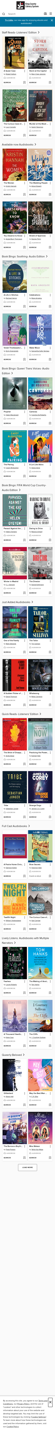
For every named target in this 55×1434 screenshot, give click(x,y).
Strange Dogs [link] (35, 805)
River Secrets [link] (34, 864)
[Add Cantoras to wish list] (50, 423)
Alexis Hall (9, 1097)
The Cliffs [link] (33, 1034)
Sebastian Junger (12, 809)
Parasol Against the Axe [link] (13, 528)
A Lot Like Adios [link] (36, 465)
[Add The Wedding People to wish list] (50, 194)
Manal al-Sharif (36, 532)
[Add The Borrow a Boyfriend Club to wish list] (24, 1158)
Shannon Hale (36, 868)
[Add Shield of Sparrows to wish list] (50, 247)
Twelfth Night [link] (9, 917)
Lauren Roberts (11, 985)
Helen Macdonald (12, 415)
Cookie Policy (13, 1426)
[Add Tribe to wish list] (24, 817)
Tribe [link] (6, 805)
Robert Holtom (11, 74)
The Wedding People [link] (38, 183)
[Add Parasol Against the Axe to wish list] (24, 540)
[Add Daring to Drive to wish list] (50, 540)
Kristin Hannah (11, 186)
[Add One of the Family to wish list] (24, 652)
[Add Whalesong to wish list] (50, 705)
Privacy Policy (23, 1404)
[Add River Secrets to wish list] (50, 876)
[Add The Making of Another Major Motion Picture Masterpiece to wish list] (50, 993)
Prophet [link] (7, 412)
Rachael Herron (11, 298)
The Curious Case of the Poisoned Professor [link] (13, 124)
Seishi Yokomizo (37, 127)
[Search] (3, 14)
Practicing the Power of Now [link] (39, 753)
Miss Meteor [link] (34, 1146)
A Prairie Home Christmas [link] (13, 864)
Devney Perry (36, 239)
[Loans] (45, 14)
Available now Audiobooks (18, 144)
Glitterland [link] (8, 1093)
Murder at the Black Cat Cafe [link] (39, 124)
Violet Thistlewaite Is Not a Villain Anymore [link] (13, 348)
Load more (27, 1167)
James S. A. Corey (38, 809)
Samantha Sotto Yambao (40, 351)
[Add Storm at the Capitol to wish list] (50, 82)
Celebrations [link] (34, 295)
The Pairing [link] (9, 465)
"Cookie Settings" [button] (38, 1417)
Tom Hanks (35, 985)
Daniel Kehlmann (37, 585)
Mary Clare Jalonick (38, 74)
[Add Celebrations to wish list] (50, 306)
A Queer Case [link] (9, 71)
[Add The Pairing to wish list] (24, 476)
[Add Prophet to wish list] (24, 423)
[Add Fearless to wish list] (24, 993)
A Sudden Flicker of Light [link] (13, 693)
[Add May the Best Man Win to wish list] (50, 1105)
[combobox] (22, 14)
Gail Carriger (35, 921)
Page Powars (10, 1150)
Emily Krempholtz (12, 351)
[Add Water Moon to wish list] (50, 359)
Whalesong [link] (34, 693)
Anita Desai (10, 756)
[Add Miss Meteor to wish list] (50, 1158)
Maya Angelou (36, 298)
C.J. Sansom (10, 585)
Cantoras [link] (33, 412)
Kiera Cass (10, 1037)
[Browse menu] (50, 13)
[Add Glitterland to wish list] (24, 1105)
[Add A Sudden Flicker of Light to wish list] (24, 705)
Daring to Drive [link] (36, 528)
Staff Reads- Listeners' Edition (19, 32)
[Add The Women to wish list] (24, 194)
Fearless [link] (7, 981)
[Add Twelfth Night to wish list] (24, 929)
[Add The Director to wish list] (50, 593)
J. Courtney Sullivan (38, 1037)
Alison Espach (36, 186)
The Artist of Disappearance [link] (13, 753)
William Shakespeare (13, 921)
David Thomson (11, 697)
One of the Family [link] (11, 641)
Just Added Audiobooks (16, 602)
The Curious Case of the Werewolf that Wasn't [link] (39, 917)
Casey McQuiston (12, 468)
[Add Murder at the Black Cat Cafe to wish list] (50, 135)
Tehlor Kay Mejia (37, 1150)
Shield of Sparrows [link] (37, 236)
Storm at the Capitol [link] (38, 71)
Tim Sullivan (35, 644)
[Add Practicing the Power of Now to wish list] (50, 764)
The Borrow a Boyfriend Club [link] (13, 1146)
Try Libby (9, 20)
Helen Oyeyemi (11, 532)
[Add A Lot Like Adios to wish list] (50, 476)
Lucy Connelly (11, 127)
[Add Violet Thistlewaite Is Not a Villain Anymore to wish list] (24, 359)
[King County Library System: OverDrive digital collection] (27, 5)
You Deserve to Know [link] (13, 236)
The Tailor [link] (33, 641)
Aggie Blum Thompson (14, 239)
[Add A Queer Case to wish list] (24, 82)
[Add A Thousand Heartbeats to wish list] (24, 1046)
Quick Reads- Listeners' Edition (20, 714)
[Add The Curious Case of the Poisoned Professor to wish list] (24, 135)
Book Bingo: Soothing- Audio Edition (23, 256)
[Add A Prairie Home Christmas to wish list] (24, 876)
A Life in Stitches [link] (11, 295)
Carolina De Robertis (38, 415)
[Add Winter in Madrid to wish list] (24, 593)
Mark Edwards (11, 644)
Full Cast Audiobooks (15, 826)
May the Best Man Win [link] (39, 1093)
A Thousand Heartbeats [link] (13, 1034)
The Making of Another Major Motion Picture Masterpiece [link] (39, 981)
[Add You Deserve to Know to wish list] (24, 247)
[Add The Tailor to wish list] (50, 652)
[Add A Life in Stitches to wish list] (24, 306)
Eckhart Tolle (35, 756)
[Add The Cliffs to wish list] (50, 1046)
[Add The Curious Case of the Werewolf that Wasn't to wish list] (50, 929)
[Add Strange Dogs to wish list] (50, 817)
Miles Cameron (36, 697)
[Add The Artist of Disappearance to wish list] (24, 764)
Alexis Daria (35, 468)
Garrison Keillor (11, 868)
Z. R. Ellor (34, 1097)
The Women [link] (9, 183)
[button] (24, 71)
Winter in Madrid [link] (11, 581)
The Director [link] (34, 581)
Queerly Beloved (12, 1055)
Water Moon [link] (34, 348)
